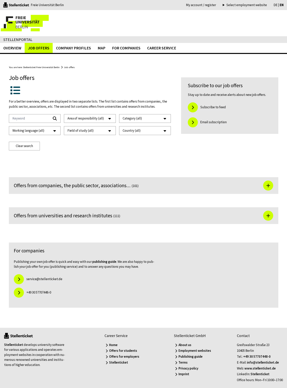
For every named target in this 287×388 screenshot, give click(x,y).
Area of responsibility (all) (85, 118)
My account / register (201, 5)
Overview (12, 47)
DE (276, 5)
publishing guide (104, 261)
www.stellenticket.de (260, 368)
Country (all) (132, 130)
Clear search (24, 146)
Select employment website (246, 5)
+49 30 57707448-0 (257, 356)
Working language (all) (28, 130)
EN (282, 5)
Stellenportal (17, 39)
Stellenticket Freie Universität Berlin (41, 67)
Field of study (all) (80, 130)
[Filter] (54, 118)
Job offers (69, 67)
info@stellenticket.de (263, 362)
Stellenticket (13, 345)
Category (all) (132, 118)
